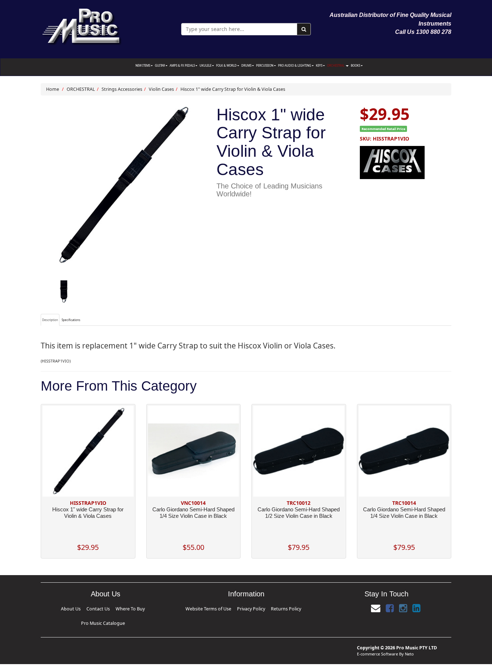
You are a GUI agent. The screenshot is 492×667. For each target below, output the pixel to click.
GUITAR (160, 65)
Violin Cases (161, 89)
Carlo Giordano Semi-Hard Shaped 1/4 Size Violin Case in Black (193, 512)
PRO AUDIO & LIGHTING (295, 65)
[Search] (304, 29)
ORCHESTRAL (336, 65)
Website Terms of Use (222, 608)
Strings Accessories (122, 89)
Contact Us (85, 608)
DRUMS (246, 65)
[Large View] (63, 292)
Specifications (71, 320)
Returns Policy (269, 608)
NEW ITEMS (143, 65)
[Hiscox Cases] (405, 161)
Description (50, 320)
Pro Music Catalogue (129, 608)
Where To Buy (104, 608)
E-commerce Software (377, 642)
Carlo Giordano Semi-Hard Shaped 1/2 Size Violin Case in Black (299, 512)
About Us (69, 608)
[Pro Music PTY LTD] (81, 25)
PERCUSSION (265, 65)
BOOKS (356, 65)
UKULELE (206, 65)
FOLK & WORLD (226, 65)
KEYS (319, 65)
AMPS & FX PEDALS (183, 65)
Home (52, 89)
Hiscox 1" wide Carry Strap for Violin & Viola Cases (232, 89)
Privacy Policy (249, 608)
